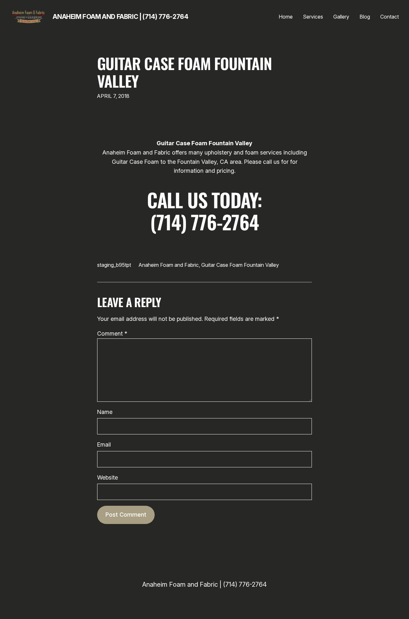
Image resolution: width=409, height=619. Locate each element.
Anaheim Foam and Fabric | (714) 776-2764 (120, 16)
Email (104, 444)
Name (104, 412)
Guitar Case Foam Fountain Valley (184, 72)
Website (107, 477)
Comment (112, 333)
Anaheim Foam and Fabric (169, 265)
